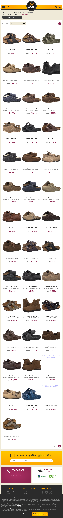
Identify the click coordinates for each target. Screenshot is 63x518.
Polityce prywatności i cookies (12, 508)
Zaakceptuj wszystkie (40, 514)
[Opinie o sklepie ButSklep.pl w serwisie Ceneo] (52, 476)
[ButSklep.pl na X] (51, 492)
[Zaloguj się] (8, 7)
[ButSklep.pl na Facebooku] (42, 492)
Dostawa (26, 493)
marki (9, 14)
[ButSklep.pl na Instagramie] (46, 492)
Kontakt (26, 491)
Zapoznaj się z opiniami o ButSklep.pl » (47, 481)
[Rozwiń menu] (3, 7)
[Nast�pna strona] (59, 23)
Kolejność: (5, 23)
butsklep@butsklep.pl (15, 481)
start (3, 14)
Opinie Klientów (10, 491)
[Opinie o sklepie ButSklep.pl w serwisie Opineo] (41, 476)
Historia (8, 493)
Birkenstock (16, 14)
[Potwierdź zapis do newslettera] (50, 460)
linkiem (19, 505)
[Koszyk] (60, 7)
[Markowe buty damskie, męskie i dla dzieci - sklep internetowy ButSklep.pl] (31, 6)
